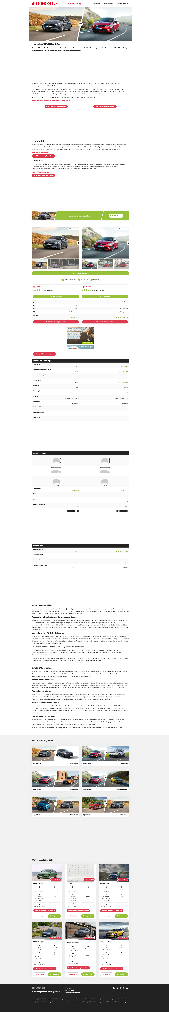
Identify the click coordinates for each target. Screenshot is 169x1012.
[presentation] (32, 243)
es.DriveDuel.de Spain (107, 998)
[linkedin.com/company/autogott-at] (123, 988)
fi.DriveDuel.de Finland (120, 1001)
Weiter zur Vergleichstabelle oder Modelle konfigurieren (51, 101)
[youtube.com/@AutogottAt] (127, 988)
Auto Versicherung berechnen (44, 354)
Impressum (69, 988)
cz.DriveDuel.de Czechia (69, 1001)
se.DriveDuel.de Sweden (93, 1001)
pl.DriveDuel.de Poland (56, 1001)
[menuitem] (97, 3)
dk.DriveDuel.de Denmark (106, 1001)
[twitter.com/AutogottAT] (117, 988)
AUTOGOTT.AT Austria (57, 998)
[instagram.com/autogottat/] (120, 988)
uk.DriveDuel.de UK (119, 998)
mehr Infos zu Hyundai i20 (40, 153)
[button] (109, 3)
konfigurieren (57, 296)
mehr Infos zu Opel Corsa (40, 172)
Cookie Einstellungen (72, 993)
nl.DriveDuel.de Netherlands (42, 1001)
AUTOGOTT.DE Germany (43, 998)
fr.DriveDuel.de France (95, 998)
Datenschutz (69, 990)
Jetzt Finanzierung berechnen (56, 107)
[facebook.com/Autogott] (114, 988)
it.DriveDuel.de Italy (81, 1001)
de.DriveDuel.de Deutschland (81, 998)
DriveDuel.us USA (68, 998)
